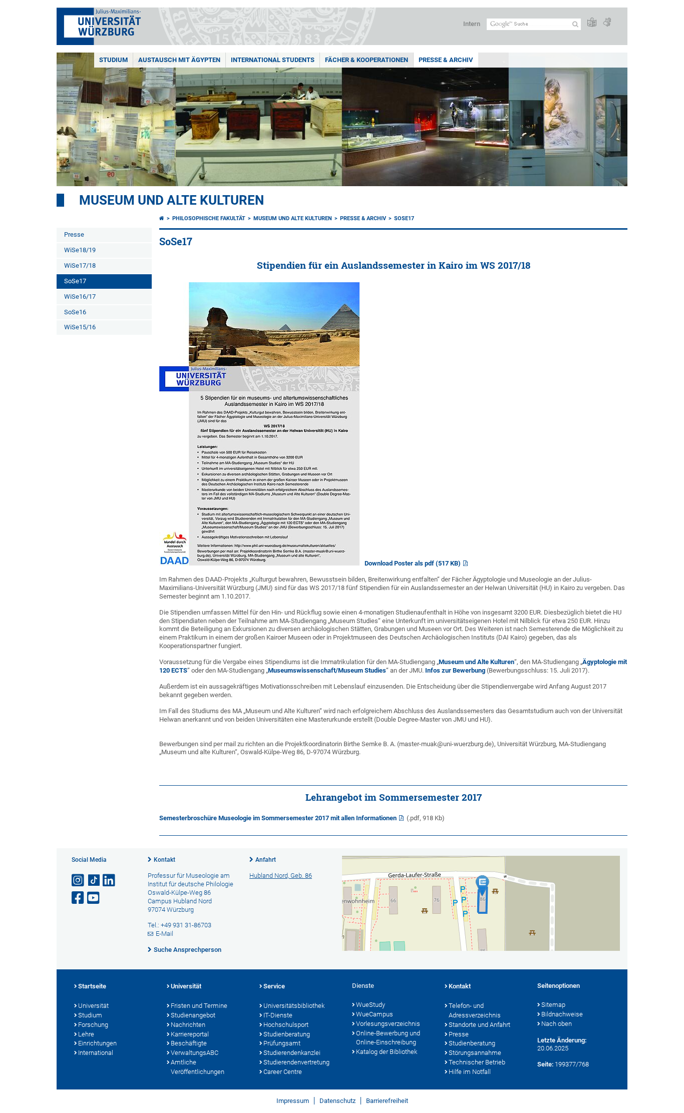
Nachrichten (188, 1024)
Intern (471, 24)
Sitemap (553, 1004)
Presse (74, 234)
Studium (113, 60)
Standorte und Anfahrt (479, 1024)
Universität (93, 1005)
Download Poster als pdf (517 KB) (413, 563)
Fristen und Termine (199, 1005)
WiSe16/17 (80, 296)
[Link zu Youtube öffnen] (94, 898)
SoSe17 (75, 281)
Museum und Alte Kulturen (476, 662)
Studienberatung (286, 1034)
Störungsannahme (475, 1052)
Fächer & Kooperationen (366, 60)
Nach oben (556, 1023)
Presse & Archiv (446, 60)
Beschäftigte (189, 1043)
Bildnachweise (562, 1014)
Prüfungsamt (281, 1043)
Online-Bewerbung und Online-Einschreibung (388, 1037)
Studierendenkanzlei (291, 1052)
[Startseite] (161, 218)
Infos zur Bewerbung (455, 670)
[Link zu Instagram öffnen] (79, 880)
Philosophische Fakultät (208, 218)
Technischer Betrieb (477, 1062)
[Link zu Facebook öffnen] (79, 898)
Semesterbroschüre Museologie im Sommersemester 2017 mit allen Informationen (278, 818)
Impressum (292, 1100)
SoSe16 (75, 312)
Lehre (86, 1034)
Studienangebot (193, 1015)
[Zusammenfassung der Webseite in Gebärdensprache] (607, 23)
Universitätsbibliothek (293, 1005)
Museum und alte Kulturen (171, 200)
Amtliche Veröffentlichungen (197, 1066)
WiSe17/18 (80, 265)
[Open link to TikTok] (94, 880)
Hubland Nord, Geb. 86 (280, 875)
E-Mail (164, 933)
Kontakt (164, 859)
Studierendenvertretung (296, 1062)
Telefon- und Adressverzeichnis (475, 1010)
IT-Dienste (277, 1015)
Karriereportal (190, 1034)
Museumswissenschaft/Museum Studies (327, 670)
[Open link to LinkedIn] (110, 880)
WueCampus (374, 1014)
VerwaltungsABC (194, 1052)
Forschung (93, 1024)
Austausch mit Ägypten (179, 60)
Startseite (92, 986)
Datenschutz (337, 1100)
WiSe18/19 (80, 250)
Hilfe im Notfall (470, 1071)
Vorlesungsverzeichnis (388, 1023)
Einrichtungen (97, 1043)
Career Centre (282, 1071)
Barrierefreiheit (387, 1100)
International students (272, 60)
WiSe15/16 (80, 327)
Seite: (545, 1064)
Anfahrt (265, 859)
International (95, 1052)
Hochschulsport (285, 1024)
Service (274, 986)
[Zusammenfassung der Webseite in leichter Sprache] (591, 23)
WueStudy (370, 1004)
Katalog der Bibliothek (386, 1051)
